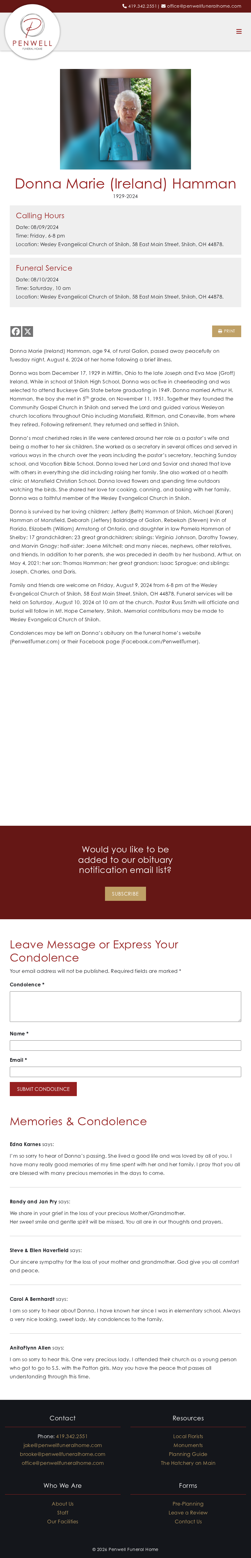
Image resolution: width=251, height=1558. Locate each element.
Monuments (188, 1445)
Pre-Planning (188, 1504)
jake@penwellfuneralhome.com (63, 1445)
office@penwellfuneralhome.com (204, 6)
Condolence (27, 984)
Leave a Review (188, 1513)
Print (229, 331)
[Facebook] (15, 331)
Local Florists (188, 1436)
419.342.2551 (142, 6)
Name (19, 1033)
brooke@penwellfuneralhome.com (63, 1454)
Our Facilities (62, 1521)
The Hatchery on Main (188, 1463)
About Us (63, 1504)
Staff (62, 1513)
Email (18, 1060)
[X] (27, 331)
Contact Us (188, 1521)
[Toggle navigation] (239, 31)
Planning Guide (188, 1454)
